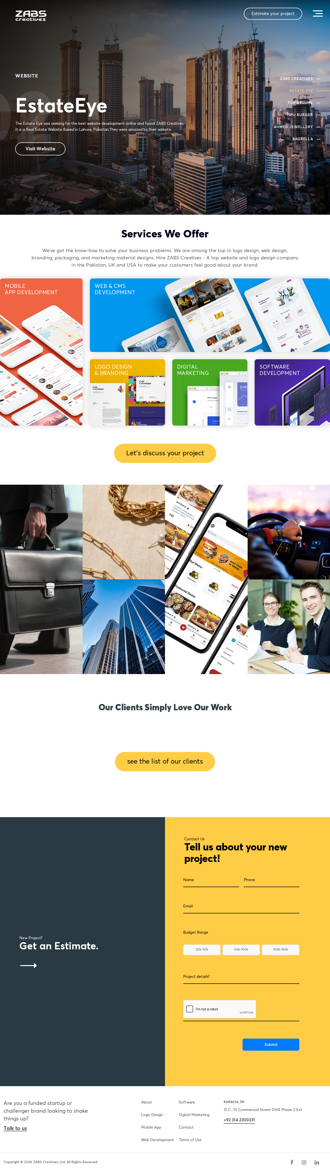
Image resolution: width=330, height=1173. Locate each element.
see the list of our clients (165, 761)
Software (187, 1102)
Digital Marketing (194, 1115)
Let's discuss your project (165, 453)
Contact (186, 1127)
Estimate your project (272, 14)
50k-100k (241, 949)
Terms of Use (190, 1140)
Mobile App (151, 1127)
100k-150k (280, 949)
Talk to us (15, 1128)
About (146, 1102)
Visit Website (40, 148)
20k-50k (201, 949)
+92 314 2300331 (239, 1120)
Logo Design (152, 1115)
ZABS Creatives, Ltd (49, 1162)
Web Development (157, 1140)
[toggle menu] (318, 13)
